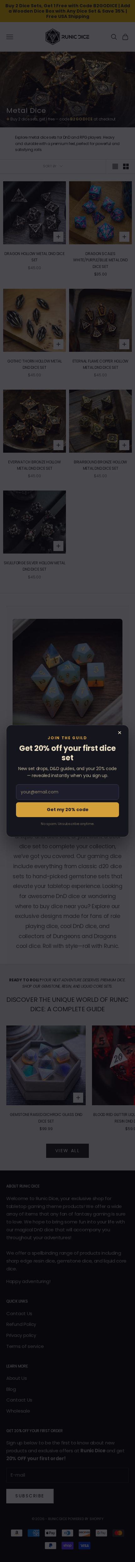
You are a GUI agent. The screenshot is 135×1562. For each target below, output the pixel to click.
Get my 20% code (68, 809)
